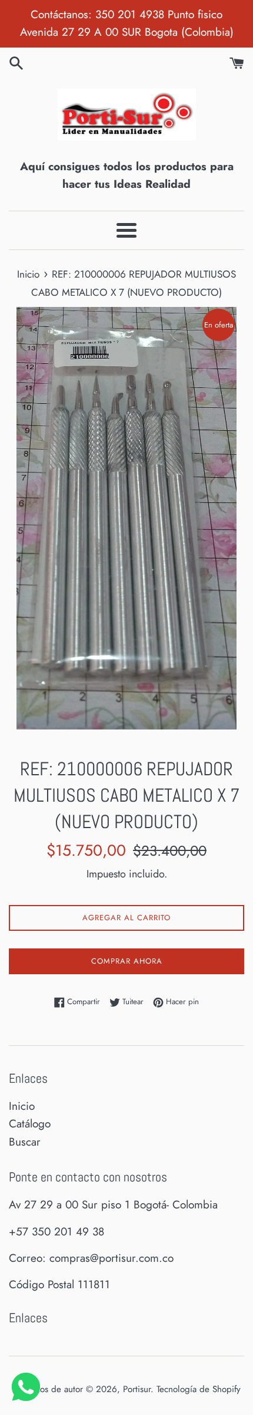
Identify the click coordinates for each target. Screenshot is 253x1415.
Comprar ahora (126, 961)
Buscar (25, 1142)
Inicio (22, 1106)
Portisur (137, 1389)
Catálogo (30, 1124)
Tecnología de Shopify (199, 1389)
